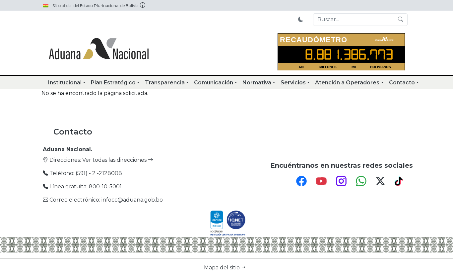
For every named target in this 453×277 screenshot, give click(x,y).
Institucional (65, 82)
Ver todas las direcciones (115, 160)
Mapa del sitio (222, 267)
